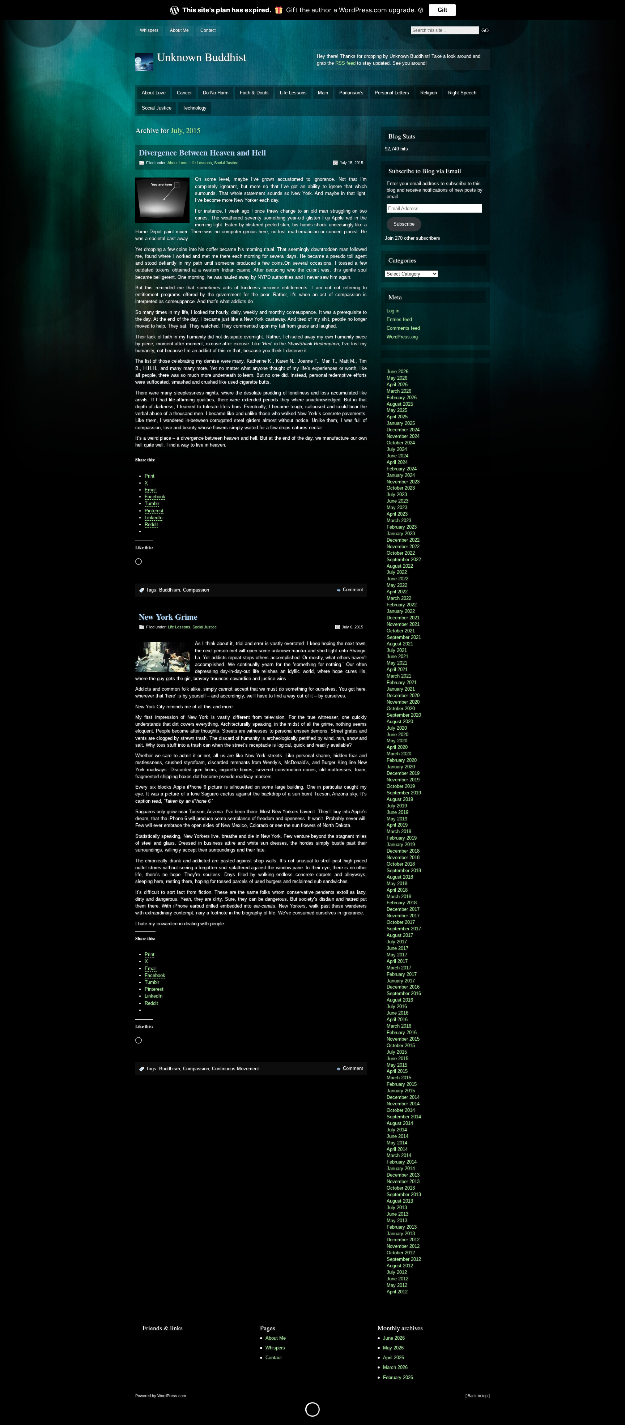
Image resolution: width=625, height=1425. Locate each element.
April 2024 (397, 462)
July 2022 (397, 572)
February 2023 (402, 527)
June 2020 (397, 734)
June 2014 (397, 1136)
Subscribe (404, 224)
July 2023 (397, 494)
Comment (353, 589)
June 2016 (397, 1013)
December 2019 (403, 773)
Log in (393, 310)
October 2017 (401, 922)
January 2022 (401, 611)
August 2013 (400, 1201)
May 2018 (397, 883)
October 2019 (401, 786)
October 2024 (401, 442)
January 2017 (401, 981)
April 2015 (397, 1071)
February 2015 (402, 1084)
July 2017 (397, 941)
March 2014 (399, 1155)
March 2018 (399, 896)
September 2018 (404, 870)
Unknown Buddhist (201, 56)
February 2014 (402, 1162)
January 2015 (401, 1090)
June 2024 (397, 455)
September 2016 (404, 993)
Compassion (196, 590)
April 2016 (397, 1019)
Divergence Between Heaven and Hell (202, 152)
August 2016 (400, 1000)
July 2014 (397, 1129)
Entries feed (399, 319)
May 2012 (397, 1285)
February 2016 (402, 1032)
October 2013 (401, 1188)
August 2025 (400, 404)
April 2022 (397, 591)
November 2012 (403, 1246)
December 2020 (403, 695)
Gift (442, 10)
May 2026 (397, 378)
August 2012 (400, 1265)
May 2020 (397, 740)
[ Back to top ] (477, 1396)
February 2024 (402, 469)
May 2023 (397, 507)
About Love (154, 92)
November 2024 (403, 436)
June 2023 (397, 501)
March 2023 (399, 520)
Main (323, 92)
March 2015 (399, 1077)
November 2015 (403, 1039)
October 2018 (401, 864)
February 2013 (402, 1227)
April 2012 (397, 1291)
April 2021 (397, 669)
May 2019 (397, 819)
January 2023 (401, 533)
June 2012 (397, 1278)
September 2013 (404, 1194)
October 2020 (401, 708)
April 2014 (397, 1149)
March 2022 (399, 598)
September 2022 (404, 559)
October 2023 (401, 488)
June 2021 (397, 656)
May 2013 (397, 1220)
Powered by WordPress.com (160, 1396)
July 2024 (397, 449)
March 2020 (399, 753)
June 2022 (397, 578)
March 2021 (399, 676)
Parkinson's (351, 92)
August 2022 (400, 566)
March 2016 (399, 1026)
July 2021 (397, 650)
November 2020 (403, 702)
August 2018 (400, 877)
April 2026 (397, 384)
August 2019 (400, 799)
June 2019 (397, 812)
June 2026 (397, 371)
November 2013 (403, 1181)
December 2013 (403, 1175)
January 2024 (401, 475)
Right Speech (462, 92)
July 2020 (397, 728)
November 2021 (403, 624)
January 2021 (401, 689)
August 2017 (400, 935)
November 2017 (403, 915)
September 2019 (404, 792)
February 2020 (402, 760)
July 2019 (397, 806)
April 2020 (397, 747)
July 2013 (397, 1207)
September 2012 (404, 1259)
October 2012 (401, 1252)
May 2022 (397, 585)
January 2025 (401, 423)
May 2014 (397, 1142)
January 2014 (401, 1168)
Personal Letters (392, 92)
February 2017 (402, 974)
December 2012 (403, 1239)
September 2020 (404, 715)
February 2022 (402, 604)
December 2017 (403, 909)
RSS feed (345, 63)
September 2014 (404, 1116)
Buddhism (169, 590)
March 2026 (399, 391)
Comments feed (403, 328)
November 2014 (403, 1103)
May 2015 (397, 1065)
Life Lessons (293, 92)
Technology (195, 108)
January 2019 (401, 844)
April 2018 (397, 890)
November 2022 (403, 546)
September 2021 (404, 637)
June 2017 (397, 948)
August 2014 (400, 1123)
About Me (179, 30)
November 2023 (403, 482)
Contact (208, 30)
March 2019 (399, 831)
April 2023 (397, 514)
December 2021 (403, 617)
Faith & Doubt (254, 92)
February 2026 (402, 397)
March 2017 (399, 967)
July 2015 (397, 1052)
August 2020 (400, 721)
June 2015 (397, 1058)
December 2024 (403, 429)
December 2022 (403, 540)
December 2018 (403, 851)
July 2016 (397, 1006)
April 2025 (397, 416)
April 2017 (397, 961)
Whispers (149, 30)
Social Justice (156, 108)
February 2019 (402, 838)
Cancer (184, 92)
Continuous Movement (235, 1068)
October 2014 (401, 1110)
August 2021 (400, 644)
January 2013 (401, 1233)
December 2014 (403, 1097)
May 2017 (397, 954)
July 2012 (397, 1272)
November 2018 (403, 857)
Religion (428, 92)
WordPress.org (402, 337)
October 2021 (401, 630)
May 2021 (397, 663)
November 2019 (403, 779)
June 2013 (397, 1214)
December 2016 (403, 987)
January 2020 (401, 766)
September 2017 (404, 928)
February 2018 (402, 902)
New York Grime (168, 617)
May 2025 (397, 410)
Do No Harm (216, 92)
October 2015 (401, 1045)
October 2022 (401, 553)
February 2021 (402, 682)
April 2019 (397, 825)
